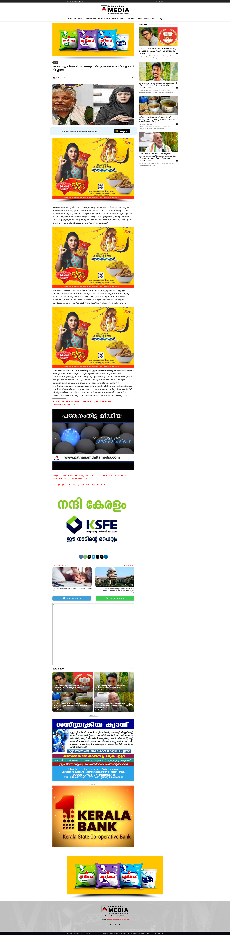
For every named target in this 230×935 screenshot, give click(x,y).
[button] (161, 19)
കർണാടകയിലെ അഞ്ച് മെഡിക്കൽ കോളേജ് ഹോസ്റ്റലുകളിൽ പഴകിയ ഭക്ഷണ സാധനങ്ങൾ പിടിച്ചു (70, 705)
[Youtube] (162, 1)
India (55, 62)
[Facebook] (81, 557)
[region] (93, 41)
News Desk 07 (98, 689)
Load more (93, 715)
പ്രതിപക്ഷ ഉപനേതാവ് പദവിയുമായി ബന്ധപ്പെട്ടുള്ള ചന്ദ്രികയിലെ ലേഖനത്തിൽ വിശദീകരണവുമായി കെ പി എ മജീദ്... (157, 156)
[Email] (97, 557)
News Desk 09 (61, 77)
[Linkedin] (106, 557)
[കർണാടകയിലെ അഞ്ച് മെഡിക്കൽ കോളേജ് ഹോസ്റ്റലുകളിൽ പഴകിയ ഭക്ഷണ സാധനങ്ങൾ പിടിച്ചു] (158, 105)
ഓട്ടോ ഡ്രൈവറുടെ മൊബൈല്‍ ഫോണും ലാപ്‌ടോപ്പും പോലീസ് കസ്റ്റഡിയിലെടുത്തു (69, 686)
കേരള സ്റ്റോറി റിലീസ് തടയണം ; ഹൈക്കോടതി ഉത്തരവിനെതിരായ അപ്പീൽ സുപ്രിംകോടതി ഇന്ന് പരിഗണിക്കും (118, 590)
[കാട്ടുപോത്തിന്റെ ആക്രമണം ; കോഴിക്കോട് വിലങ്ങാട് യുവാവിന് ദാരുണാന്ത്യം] (114, 684)
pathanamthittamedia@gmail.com (118, 919)
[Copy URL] (102, 557)
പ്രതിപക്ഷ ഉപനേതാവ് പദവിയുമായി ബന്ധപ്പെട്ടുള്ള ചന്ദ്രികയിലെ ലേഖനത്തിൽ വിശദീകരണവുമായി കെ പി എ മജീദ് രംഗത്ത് (114, 705)
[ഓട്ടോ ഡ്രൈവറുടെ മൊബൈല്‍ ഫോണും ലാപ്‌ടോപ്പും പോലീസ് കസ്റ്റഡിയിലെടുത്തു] (72, 684)
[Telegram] (157, 1)
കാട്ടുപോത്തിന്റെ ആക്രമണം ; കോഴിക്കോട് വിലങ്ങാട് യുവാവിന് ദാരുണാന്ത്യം (110, 686)
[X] (159, 1)
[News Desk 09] (54, 78)
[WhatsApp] (85, 557)
